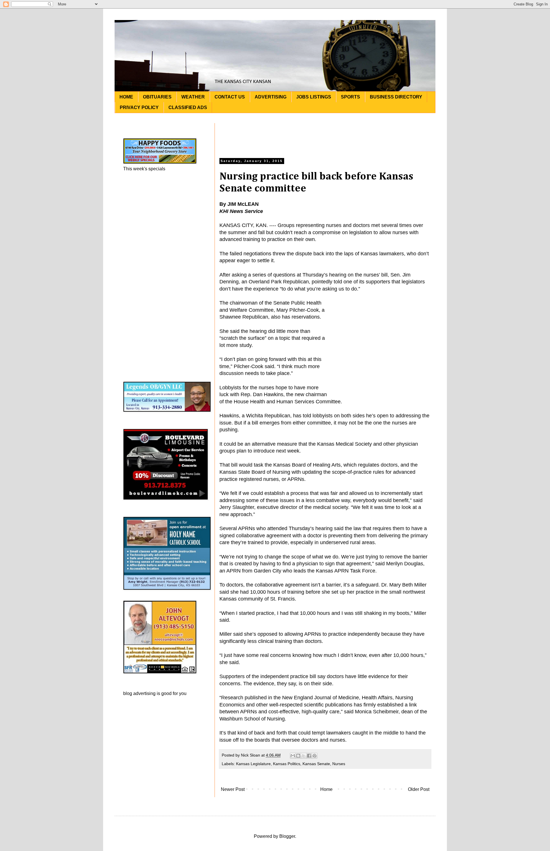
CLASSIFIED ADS (187, 107)
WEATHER (193, 96)
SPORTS (350, 96)
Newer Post (233, 789)
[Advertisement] (325, 136)
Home (326, 789)
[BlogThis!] (298, 756)
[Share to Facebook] (309, 756)
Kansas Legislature (253, 763)
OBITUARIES (157, 96)
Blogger (287, 836)
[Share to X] (304, 756)
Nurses (338, 763)
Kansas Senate (316, 763)
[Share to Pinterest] (314, 756)
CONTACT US (230, 96)
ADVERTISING (270, 96)
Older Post (418, 789)
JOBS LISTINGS (313, 96)
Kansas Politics (286, 763)
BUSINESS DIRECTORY (396, 96)
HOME (126, 96)
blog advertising (139, 693)
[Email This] (293, 756)
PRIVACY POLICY (139, 107)
